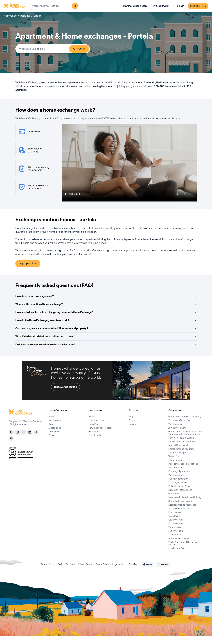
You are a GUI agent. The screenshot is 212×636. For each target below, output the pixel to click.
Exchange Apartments (179, 471)
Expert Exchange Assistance (182, 505)
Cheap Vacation (176, 460)
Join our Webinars (177, 428)
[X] (36, 432)
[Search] (75, 6)
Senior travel (174, 534)
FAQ (131, 416)
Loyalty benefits (176, 548)
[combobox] (54, 6)
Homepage (10, 15)
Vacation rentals (176, 424)
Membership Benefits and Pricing (184, 497)
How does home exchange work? (34, 296)
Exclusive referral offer (179, 420)
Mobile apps (55, 428)
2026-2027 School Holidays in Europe (183, 543)
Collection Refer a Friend (180, 490)
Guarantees (94, 431)
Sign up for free (198, 6)
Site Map (133, 564)
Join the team (55, 420)
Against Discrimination (179, 445)
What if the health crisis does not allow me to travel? (45, 336)
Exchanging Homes (178, 482)
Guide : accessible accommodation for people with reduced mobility (185, 432)
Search (81, 48)
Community (54, 431)
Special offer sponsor (178, 479)
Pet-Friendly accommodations (183, 464)
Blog (51, 424)
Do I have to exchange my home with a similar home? (45, 344)
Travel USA (173, 456)
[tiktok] (23, 432)
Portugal (25, 15)
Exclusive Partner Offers (180, 508)
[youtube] (11, 438)
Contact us (134, 424)
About (51, 416)
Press (51, 435)
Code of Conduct (66, 564)
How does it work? (160, 6)
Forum (132, 420)
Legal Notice (118, 564)
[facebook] (11, 432)
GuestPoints (94, 424)
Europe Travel (175, 467)
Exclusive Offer (175, 519)
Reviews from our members (181, 441)
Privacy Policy (85, 564)
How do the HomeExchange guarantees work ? (42, 320)
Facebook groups (177, 452)
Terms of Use (47, 564)
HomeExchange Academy (181, 449)
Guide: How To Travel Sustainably (184, 416)
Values (91, 416)
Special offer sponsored (180, 501)
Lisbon (37, 15)
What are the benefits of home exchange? (39, 304)
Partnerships (174, 527)
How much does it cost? (135, 6)
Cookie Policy (102, 564)
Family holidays (175, 531)
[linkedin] (29, 432)
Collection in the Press (179, 486)
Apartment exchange (178, 538)
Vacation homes (176, 475)
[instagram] (17, 432)
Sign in (180, 6)
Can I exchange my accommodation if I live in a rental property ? (51, 328)
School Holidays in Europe (181, 438)
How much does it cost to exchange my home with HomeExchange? (54, 312)
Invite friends (94, 435)
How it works (174, 512)
